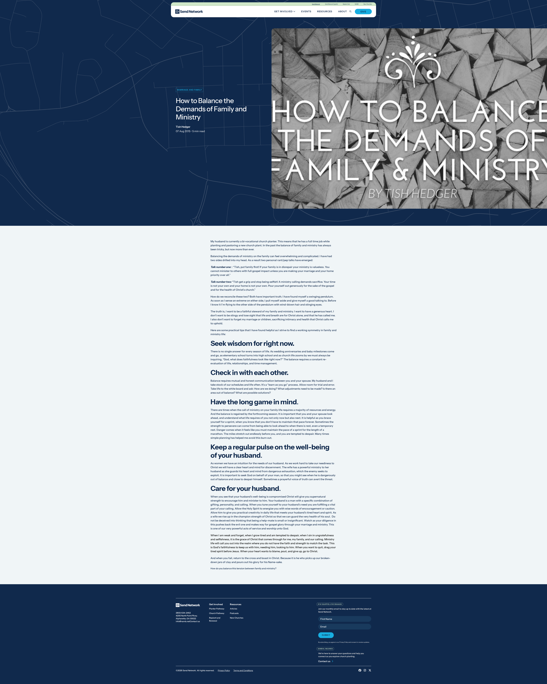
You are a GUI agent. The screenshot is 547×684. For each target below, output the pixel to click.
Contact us (195, 621)
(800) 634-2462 (183, 613)
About (342, 11)
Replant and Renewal (214, 619)
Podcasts (234, 613)
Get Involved (286, 12)
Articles (233, 608)
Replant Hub (346, 4)
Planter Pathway (216, 608)
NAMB (356, 4)
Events (306, 11)
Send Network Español (331, 4)
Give (363, 11)
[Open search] (352, 11)
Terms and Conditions (243, 670)
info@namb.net (183, 621)
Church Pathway (216, 613)
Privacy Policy (224, 670)
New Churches (368, 4)
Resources (324, 11)
